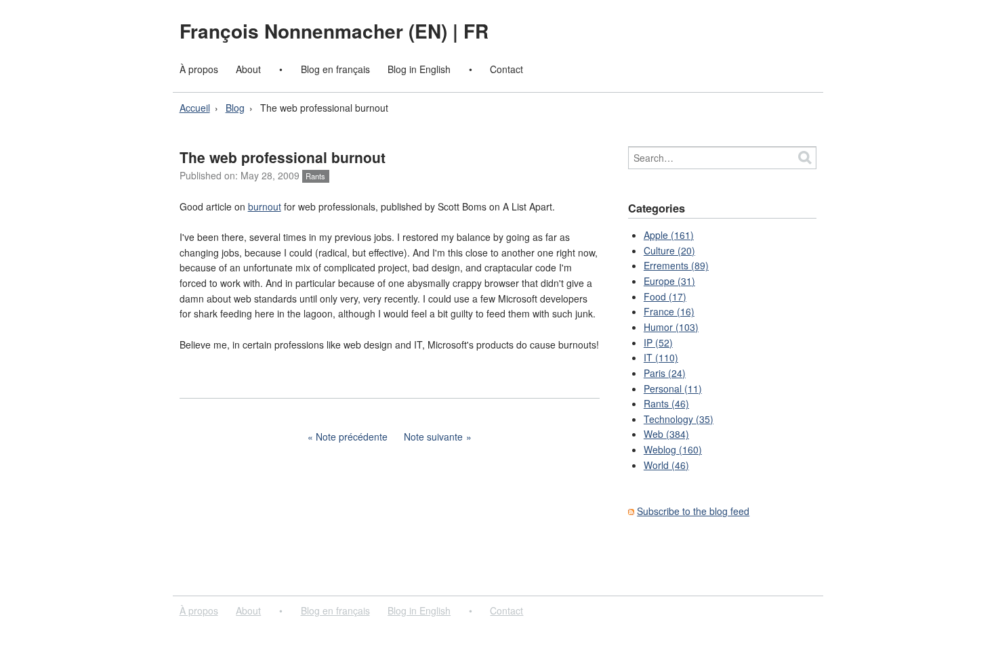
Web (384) (666, 434)
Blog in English (419, 69)
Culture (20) (669, 250)
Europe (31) (669, 281)
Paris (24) (665, 373)
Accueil (195, 107)
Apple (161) (669, 235)
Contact (506, 69)
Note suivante (433, 436)
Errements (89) (676, 265)
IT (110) (661, 357)
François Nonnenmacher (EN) (316, 31)
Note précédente (352, 436)
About (248, 69)
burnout (264, 206)
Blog (235, 107)
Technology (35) (678, 419)
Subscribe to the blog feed (693, 511)
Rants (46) (666, 403)
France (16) (669, 311)
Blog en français (335, 69)
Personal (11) (673, 388)
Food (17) (665, 296)
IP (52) (658, 342)
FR (476, 31)
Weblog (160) (673, 449)
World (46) (666, 465)
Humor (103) (671, 327)
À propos (199, 69)
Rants (315, 176)
